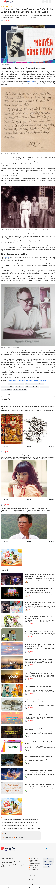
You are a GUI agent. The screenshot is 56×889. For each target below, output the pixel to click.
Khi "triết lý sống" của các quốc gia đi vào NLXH (39, 785)
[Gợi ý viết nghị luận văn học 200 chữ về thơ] (12, 676)
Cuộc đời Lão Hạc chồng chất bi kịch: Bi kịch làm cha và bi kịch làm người (38, 701)
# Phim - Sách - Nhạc (6, 6)
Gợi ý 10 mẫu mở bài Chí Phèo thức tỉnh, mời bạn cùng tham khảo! (38, 617)
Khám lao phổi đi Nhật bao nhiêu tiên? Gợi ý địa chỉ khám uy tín (19, 825)
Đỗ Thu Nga (6, 20)
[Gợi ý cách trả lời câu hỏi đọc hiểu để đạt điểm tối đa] (12, 746)
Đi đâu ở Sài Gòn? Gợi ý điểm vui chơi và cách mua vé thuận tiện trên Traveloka (22, 828)
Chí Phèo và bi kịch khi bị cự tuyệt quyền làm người (39, 687)
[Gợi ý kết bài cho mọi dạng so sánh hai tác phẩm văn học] (12, 732)
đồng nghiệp (30, 81)
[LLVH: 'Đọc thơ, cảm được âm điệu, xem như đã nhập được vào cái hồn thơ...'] (12, 648)
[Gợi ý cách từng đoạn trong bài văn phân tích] (12, 760)
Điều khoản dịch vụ (34, 875)
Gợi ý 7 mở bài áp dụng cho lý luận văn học (38, 771)
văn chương (45, 386)
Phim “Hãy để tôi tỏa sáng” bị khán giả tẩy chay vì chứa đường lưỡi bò (40, 603)
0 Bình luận (29, 446)
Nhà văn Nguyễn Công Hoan (16, 384)
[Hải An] (26, 596)
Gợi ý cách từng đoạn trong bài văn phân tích (39, 757)
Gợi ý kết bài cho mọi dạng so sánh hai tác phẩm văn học (38, 729)
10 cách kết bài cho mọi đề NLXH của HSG (38, 715)
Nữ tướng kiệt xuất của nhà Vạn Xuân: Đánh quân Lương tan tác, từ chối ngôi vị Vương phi (27, 407)
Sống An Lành (33, 867)
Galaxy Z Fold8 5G (49, 861)
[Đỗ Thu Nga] (2, 403)
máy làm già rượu (49, 858)
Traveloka (47, 867)
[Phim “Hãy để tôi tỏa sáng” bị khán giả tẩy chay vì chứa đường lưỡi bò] (12, 607)
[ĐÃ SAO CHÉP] (29, 887)
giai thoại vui (20, 386)
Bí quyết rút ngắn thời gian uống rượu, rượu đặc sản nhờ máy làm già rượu (21, 819)
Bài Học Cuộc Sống (34, 865)
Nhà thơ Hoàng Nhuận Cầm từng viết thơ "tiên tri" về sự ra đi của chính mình (24, 508)
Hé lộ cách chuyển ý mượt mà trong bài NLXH (39, 659)
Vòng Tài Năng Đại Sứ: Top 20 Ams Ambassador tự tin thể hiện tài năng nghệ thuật (39, 575)
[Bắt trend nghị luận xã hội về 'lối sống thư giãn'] (12, 634)
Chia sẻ (52, 446)
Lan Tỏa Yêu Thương (35, 863)
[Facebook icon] (40, 849)
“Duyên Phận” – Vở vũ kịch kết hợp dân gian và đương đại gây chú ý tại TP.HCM (39, 589)
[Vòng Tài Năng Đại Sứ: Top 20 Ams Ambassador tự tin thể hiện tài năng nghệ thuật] (12, 579)
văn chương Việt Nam (8, 386)
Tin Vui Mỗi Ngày (34, 858)
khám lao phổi (48, 864)
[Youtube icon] (50, 849)
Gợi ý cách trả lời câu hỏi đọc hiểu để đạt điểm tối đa (39, 743)
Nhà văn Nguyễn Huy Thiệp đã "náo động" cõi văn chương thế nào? (27, 380)
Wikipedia (6, 257)
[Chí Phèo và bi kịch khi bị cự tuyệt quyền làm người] (12, 690)
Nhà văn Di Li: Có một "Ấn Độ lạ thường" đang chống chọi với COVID (21, 455)
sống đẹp (40, 384)
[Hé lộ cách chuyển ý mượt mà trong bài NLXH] (12, 662)
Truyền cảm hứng (8, 837)
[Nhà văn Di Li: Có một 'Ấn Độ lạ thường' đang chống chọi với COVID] (24, 479)
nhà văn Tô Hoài (31, 384)
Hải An (29, 595)
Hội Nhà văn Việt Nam (20, 389)
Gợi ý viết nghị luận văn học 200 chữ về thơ (38, 673)
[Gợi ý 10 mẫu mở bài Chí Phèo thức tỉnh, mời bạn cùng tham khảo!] (12, 621)
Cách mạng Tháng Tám (32, 386)
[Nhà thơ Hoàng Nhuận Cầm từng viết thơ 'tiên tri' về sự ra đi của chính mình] (24, 526)
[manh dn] (26, 582)
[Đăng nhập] (50, 1)
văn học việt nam (7, 389)
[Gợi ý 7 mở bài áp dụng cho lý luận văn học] (12, 774)
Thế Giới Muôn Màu (34, 869)
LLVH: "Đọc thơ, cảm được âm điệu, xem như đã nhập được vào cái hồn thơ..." (39, 645)
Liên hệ (31, 884)
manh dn (30, 581)
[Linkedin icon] (46, 849)
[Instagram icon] (43, 849)
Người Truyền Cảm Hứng (34, 861)
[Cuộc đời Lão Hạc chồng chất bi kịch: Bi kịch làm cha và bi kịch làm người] (12, 704)
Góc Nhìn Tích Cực (34, 871)
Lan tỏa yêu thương (20, 837)
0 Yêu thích (6, 446)
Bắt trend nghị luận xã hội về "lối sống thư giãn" (39, 631)
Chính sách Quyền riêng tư (33, 878)
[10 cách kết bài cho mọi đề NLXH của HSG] (12, 718)
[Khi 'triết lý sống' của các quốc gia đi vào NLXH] (12, 788)
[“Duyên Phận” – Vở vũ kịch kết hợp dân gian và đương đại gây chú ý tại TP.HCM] (12, 593)
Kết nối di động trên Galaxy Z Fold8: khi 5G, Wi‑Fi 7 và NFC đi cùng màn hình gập (22, 822)
